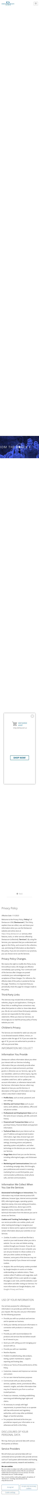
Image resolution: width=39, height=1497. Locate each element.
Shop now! (19, 757)
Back (21, 894)
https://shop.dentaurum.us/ (12, 934)
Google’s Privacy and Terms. (14, 1289)
